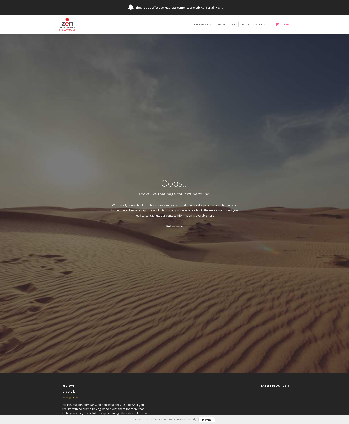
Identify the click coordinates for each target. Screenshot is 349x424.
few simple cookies (164, 419)
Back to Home (174, 226)
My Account (226, 24)
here (211, 215)
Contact (262, 24)
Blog (245, 24)
